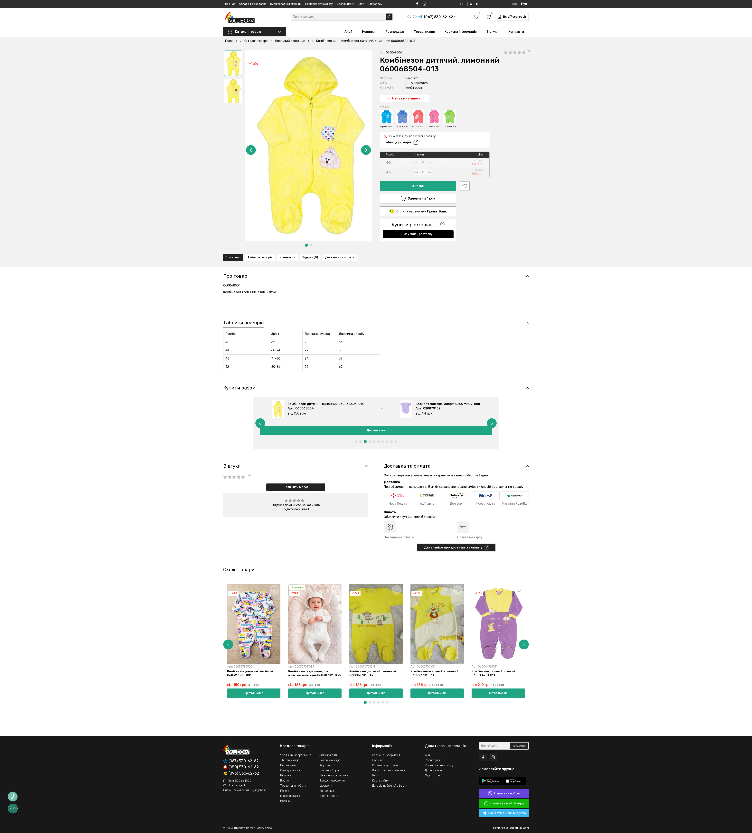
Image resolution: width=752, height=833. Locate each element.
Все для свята (328, 796)
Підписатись (519, 745)
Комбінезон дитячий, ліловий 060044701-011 (493, 673)
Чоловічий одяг (329, 760)
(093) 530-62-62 (244, 773)
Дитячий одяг (328, 755)
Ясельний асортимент (295, 755)
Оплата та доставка (252, 4)
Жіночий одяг (289, 760)
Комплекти (287, 257)
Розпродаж (394, 31)
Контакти (516, 31)
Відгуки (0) (310, 257)
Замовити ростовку (418, 234)
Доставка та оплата (339, 257)
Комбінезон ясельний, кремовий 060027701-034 (434, 673)
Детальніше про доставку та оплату (453, 547)
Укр (514, 4)
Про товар (233, 257)
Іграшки (285, 801)
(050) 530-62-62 (244, 767)
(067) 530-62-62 (244, 761)
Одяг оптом (375, 4)
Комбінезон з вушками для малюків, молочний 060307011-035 (314, 673)
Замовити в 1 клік (421, 198)
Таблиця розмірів (397, 142)
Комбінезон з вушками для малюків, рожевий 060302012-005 (681, 673)
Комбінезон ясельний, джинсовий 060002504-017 (619, 673)
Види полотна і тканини (285, 4)
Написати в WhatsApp (507, 803)
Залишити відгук (296, 487)
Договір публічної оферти (389, 785)
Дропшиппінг (345, 4)
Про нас (230, 4)
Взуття (284, 780)
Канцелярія (326, 790)
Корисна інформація (461, 31)
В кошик (418, 186)
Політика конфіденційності (511, 828)
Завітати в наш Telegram (507, 813)
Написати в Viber (507, 793)
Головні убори (329, 770)
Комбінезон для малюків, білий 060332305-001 (555, 673)
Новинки (369, 31)
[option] (233, 63)
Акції (348, 31)
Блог (361, 4)
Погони (285, 790)
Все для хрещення (332, 780)
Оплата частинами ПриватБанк (421, 211)
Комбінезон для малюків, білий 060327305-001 (250, 673)
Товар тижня (424, 31)
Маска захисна (290, 796)
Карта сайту (380, 780)
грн (462, 4)
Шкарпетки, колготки (333, 775)
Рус (524, 4)
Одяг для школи (290, 770)
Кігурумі (324, 765)
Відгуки (492, 31)
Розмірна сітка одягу (319, 4)
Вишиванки (288, 765)
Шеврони (325, 785)
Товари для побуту (293, 785)
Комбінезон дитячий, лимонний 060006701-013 (372, 673)
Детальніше (376, 430)
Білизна (285, 775)
